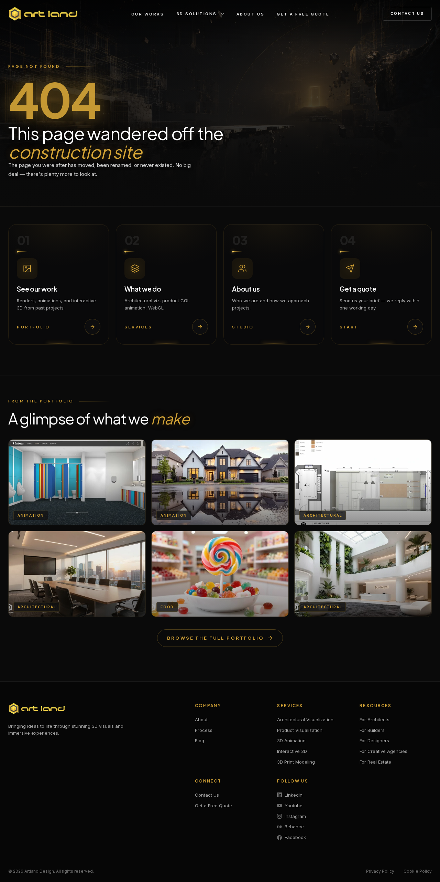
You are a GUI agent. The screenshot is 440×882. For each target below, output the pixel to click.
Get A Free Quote (303, 14)
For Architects (374, 719)
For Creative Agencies (383, 751)
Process (203, 730)
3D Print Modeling (296, 762)
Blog (199, 740)
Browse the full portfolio (215, 638)
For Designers (374, 740)
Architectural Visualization (305, 719)
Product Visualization (299, 730)
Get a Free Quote (213, 805)
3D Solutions (197, 13)
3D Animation (291, 740)
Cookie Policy (418, 871)
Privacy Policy (380, 871)
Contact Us (207, 795)
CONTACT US (407, 13)
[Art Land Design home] (43, 13)
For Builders (372, 730)
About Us (250, 14)
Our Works (147, 14)
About (201, 719)
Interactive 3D (292, 751)
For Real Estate (375, 762)
